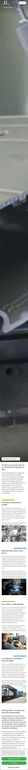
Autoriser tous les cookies (14, 758)
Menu (23, 2)
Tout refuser (14, 763)
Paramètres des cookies (13, 767)
